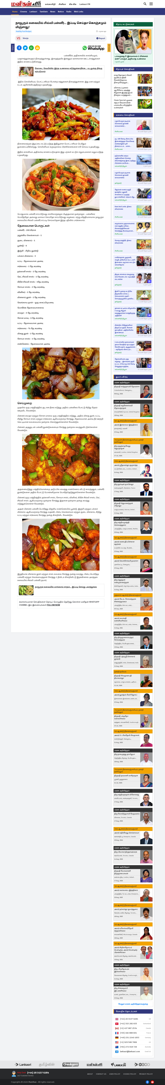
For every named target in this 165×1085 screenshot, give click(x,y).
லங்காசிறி (50, 4)
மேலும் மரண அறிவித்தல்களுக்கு (133, 1004)
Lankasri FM (84, 4)
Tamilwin (44, 11)
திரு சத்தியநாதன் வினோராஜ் (126, 795)
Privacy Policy (146, 1074)
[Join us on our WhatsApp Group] (93, 48)
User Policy (114, 1074)
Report (102, 38)
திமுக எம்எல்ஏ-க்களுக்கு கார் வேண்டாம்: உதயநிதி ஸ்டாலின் (125, 276)
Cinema (23, 11)
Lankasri (33, 11)
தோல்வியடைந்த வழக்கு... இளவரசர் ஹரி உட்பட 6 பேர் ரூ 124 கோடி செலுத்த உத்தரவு (125, 362)
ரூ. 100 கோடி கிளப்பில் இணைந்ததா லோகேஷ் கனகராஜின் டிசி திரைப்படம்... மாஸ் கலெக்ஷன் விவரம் (124, 143)
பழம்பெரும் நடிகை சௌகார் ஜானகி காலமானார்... (122, 123)
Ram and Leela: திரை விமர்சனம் (123, 208)
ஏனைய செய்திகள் (125, 115)
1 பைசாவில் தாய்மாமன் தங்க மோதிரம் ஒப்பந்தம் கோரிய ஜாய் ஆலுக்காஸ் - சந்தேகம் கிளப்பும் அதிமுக (125, 346)
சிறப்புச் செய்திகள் (125, 69)
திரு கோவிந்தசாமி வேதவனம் (126, 814)
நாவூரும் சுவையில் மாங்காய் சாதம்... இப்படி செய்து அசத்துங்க (66, 587)
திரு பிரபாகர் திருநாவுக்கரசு (125, 852)
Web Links (78, 11)
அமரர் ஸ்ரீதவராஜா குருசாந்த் (126, 465)
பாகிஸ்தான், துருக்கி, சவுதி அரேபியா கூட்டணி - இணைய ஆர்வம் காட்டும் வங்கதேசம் (125, 261)
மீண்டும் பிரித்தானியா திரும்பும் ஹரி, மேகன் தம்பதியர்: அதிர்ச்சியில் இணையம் (124, 329)
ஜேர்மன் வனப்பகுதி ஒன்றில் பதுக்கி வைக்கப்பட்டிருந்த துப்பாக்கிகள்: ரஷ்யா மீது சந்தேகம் (124, 193)
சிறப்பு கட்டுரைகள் (125, 24)
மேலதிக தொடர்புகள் (126, 1011)
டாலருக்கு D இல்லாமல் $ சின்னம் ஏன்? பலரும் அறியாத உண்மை (131, 57)
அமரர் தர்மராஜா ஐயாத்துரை (126, 909)
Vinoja (25, 38)
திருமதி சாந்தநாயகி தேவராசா (126, 386)
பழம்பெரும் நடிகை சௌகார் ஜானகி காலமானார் (122, 175)
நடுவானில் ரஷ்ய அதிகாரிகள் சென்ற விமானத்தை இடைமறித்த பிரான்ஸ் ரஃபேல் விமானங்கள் (125, 159)
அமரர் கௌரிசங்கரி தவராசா (126, 561)
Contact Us (101, 1074)
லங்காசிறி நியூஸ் (121, 166)
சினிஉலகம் (119, 132)
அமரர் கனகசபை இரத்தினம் (126, 890)
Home (15, 11)
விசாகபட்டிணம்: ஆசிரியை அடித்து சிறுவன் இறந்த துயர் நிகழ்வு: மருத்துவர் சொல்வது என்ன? (123, 91)
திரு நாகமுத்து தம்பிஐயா (124, 754)
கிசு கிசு (72, 4)
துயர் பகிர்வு (121, 377)
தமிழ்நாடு (118, 183)
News (52, 11)
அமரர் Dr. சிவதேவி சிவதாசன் (126, 735)
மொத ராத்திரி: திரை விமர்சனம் (123, 241)
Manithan (32, 1082)
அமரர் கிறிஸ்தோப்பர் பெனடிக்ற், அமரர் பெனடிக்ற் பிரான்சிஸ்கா (125, 949)
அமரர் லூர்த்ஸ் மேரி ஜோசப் (125, 695)
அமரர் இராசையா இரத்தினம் (126, 425)
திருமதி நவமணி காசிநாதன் (126, 776)
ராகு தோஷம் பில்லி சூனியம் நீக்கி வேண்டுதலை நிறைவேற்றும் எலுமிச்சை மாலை (123, 79)
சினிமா (62, 4)
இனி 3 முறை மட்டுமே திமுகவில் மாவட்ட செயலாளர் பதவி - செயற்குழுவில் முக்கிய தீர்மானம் (124, 295)
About (90, 1074)
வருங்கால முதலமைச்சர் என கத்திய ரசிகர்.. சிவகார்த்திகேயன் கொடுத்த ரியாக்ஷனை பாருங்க (124, 227)
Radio (68, 11)
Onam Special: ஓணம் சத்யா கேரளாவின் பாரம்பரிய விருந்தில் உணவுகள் (123, 104)
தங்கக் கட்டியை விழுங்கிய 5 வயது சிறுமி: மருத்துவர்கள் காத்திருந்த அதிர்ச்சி (125, 312)
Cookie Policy (129, 1074)
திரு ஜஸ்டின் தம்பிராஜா (124, 484)
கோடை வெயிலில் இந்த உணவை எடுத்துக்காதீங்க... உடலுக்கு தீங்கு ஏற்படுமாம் (68, 70)
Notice (61, 11)
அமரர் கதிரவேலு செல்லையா (126, 833)
